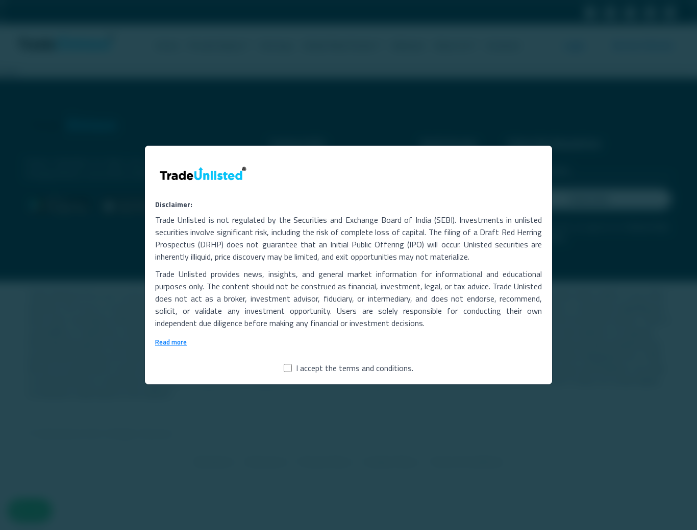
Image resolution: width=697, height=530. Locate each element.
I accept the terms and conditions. (354, 368)
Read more (171, 342)
